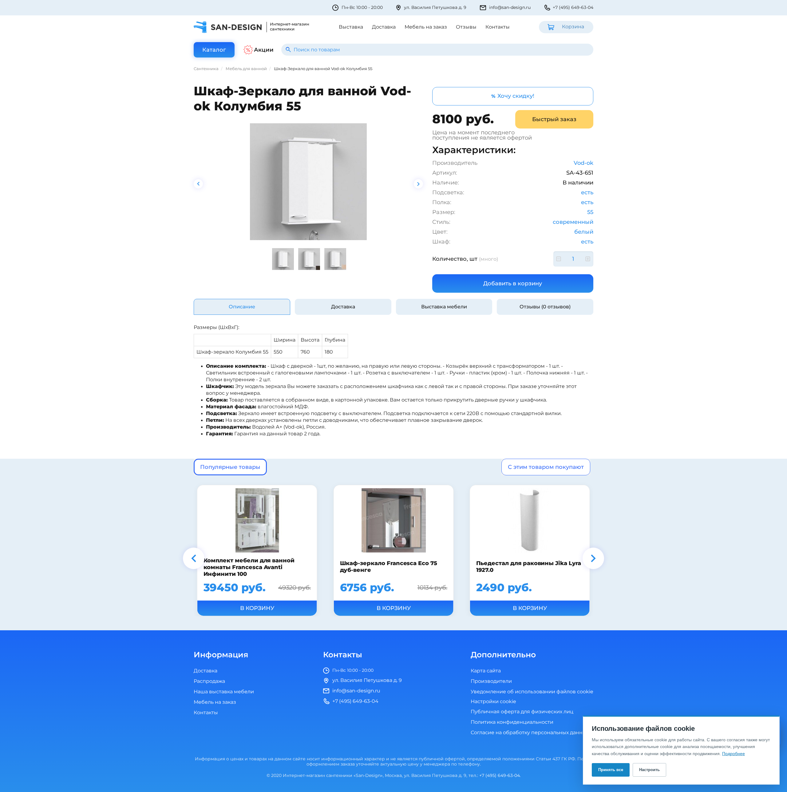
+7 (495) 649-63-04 (573, 7)
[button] (193, 558)
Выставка (351, 27)
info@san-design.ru (510, 7)
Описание (242, 307)
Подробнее (733, 753)
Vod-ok (583, 163)
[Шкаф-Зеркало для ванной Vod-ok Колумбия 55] (308, 181)
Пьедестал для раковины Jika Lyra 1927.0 (528, 566)
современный (573, 222)
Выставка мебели (444, 307)
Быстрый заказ (554, 119)
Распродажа (209, 681)
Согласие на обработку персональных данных (530, 732)
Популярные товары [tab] (230, 467)
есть (587, 192)
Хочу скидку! (512, 96)
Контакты (497, 27)
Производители (491, 681)
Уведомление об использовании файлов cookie (532, 692)
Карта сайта (486, 671)
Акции (264, 50)
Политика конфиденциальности (512, 722)
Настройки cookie (493, 701)
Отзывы (466, 27)
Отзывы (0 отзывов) (545, 307)
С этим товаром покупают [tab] (546, 467)
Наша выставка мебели (224, 692)
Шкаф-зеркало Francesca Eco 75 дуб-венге (388, 566)
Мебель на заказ (426, 27)
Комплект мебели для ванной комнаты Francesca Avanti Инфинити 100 (249, 567)
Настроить (649, 769)
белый (583, 232)
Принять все (610, 769)
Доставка (384, 27)
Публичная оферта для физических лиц (522, 712)
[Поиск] (288, 50)
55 (590, 212)
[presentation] (198, 183)
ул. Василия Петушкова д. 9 (435, 7)
